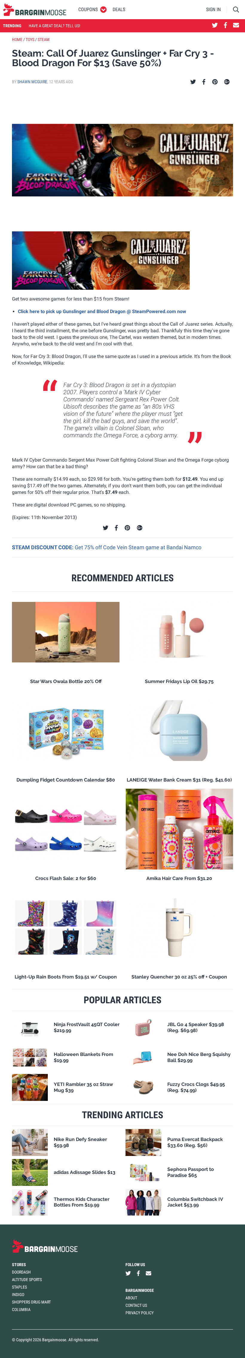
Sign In (213, 9)
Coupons (88, 9)
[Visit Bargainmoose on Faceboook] (225, 25)
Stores (19, 1264)
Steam (44, 39)
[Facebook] (204, 82)
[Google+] (227, 82)
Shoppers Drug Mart (31, 1302)
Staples (19, 1287)
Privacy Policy (139, 1312)
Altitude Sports (27, 1279)
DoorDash (21, 1272)
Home (17, 39)
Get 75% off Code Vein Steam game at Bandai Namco (138, 547)
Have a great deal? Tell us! (54, 25)
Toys (30, 39)
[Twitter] (193, 82)
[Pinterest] (215, 82)
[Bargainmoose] (34, 9)
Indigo (18, 1294)
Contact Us (136, 1305)
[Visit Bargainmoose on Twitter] (215, 25)
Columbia (21, 1309)
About (131, 1297)
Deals (119, 9)
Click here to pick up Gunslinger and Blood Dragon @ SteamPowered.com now (102, 311)
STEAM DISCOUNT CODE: (43, 547)
